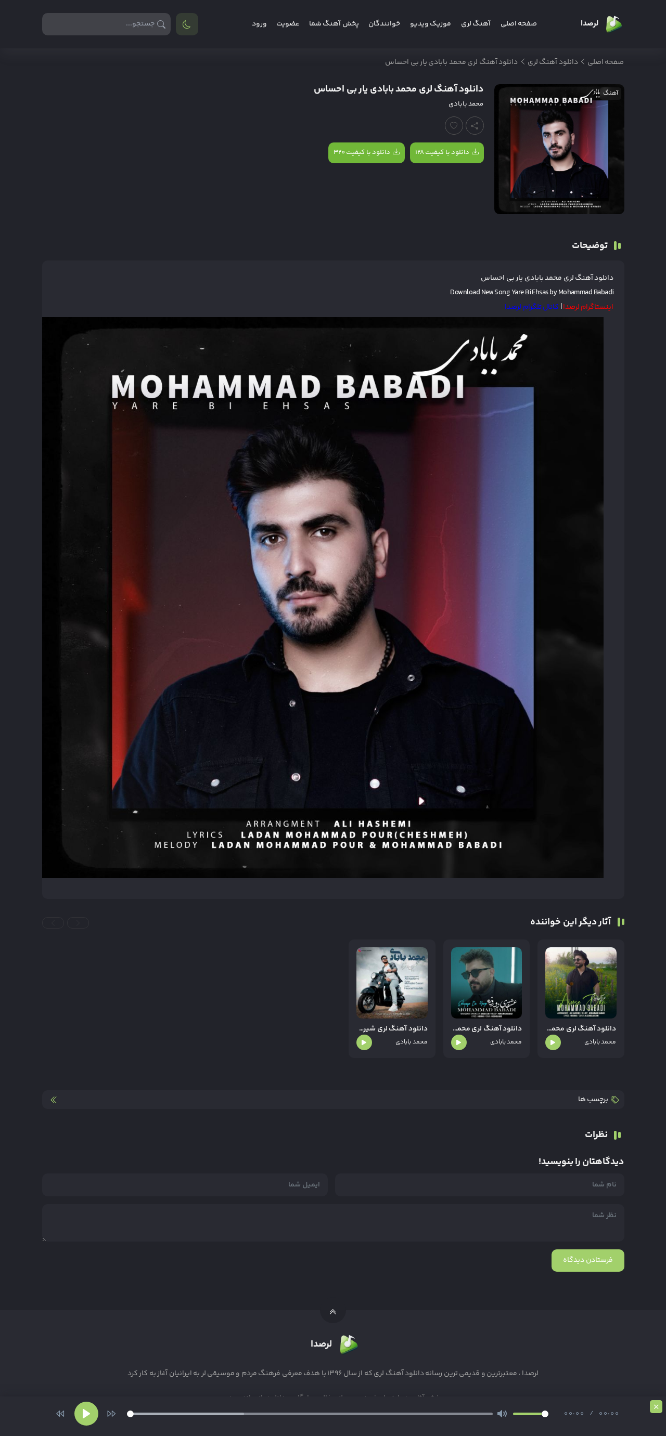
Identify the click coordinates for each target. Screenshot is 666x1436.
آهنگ (610, 93)
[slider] (310, 1414)
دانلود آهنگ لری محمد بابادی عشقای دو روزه (486, 1029)
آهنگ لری (476, 24)
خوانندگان (384, 24)
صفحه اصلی (519, 24)
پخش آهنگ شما (334, 24)
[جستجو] (161, 24)
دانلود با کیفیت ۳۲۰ (362, 152)
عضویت (287, 24)
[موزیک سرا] (187, 24)
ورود (259, 24)
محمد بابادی (466, 104)
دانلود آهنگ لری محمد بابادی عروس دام (580, 1029)
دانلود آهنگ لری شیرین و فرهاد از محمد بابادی (391, 1029)
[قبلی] (60, 1413)
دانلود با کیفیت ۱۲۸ (442, 152)
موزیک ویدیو (430, 24)
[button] (78, 923)
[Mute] (502, 1413)
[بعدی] (111, 1413)
